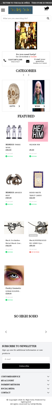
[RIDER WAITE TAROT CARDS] (38, 180)
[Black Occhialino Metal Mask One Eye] (14, 228)
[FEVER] (35, 332)
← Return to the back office (15, 2)
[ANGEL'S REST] (14, 180)
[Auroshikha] (17, 332)
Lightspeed (26, 402)
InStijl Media (36, 404)
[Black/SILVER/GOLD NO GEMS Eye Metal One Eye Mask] (38, 228)
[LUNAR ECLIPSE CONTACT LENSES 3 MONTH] (14, 275)
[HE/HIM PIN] (38, 132)
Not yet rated (9, 153)
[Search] (48, 18)
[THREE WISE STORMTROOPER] (14, 132)
